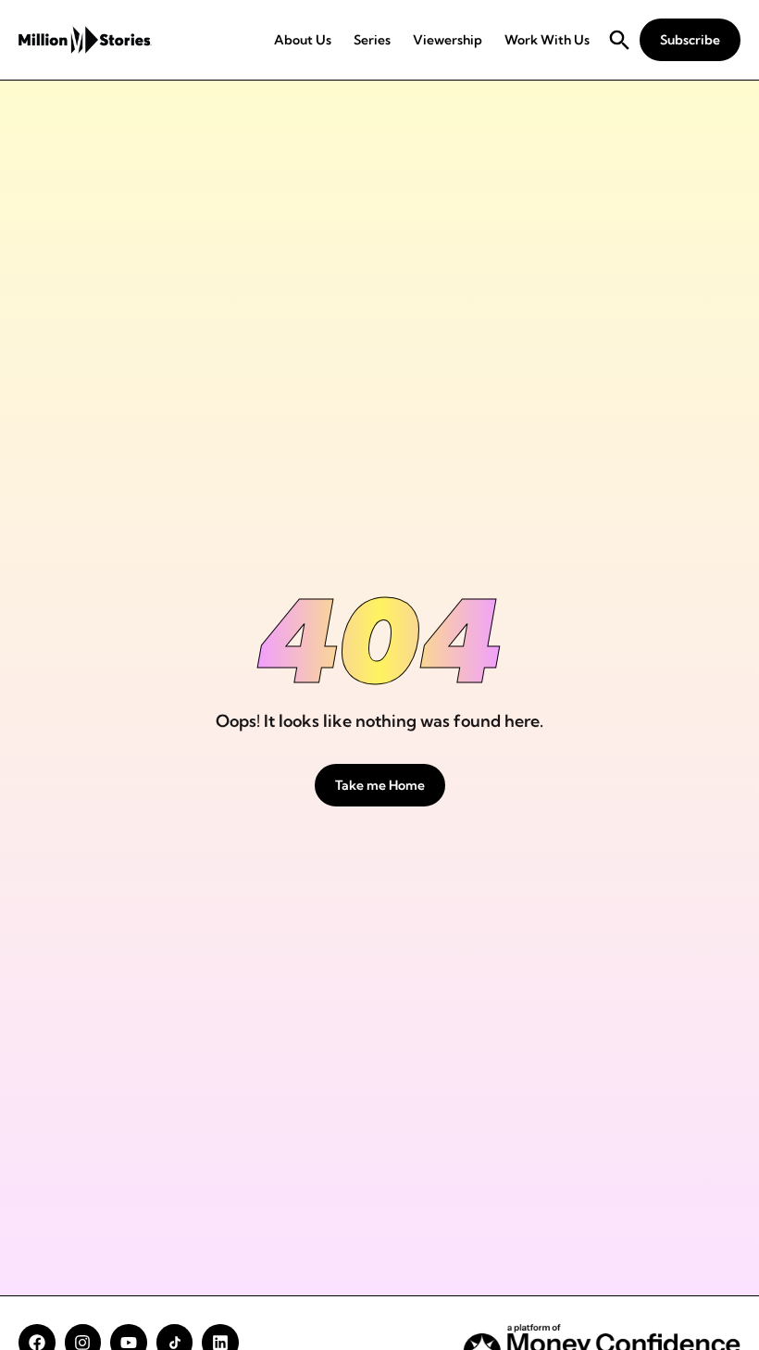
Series (372, 39)
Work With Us (547, 39)
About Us (302, 39)
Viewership (447, 39)
